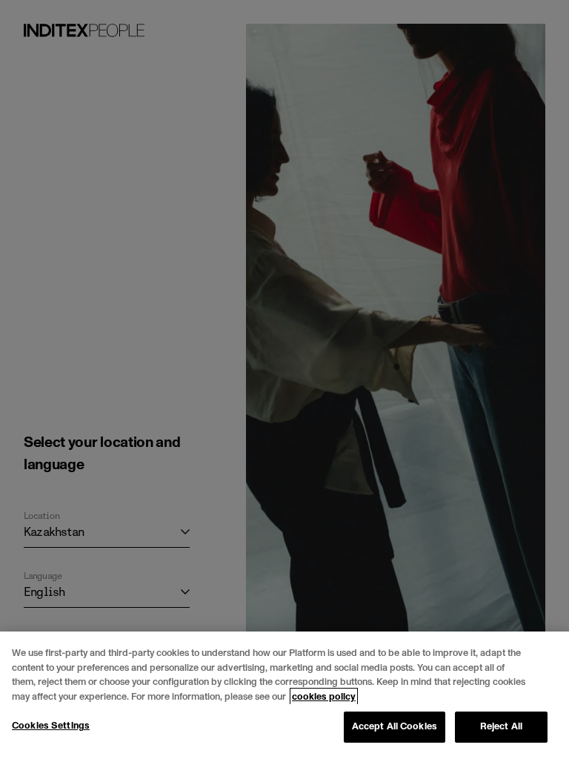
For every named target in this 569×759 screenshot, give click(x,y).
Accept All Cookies (394, 726)
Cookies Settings (51, 725)
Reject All (501, 726)
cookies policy (324, 696)
